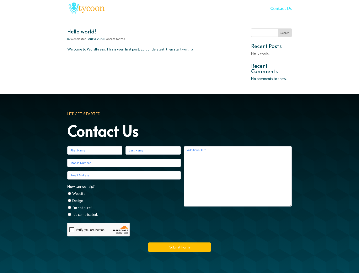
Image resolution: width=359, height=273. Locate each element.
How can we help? (81, 186)
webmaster (78, 39)
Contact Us (281, 9)
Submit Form (179, 247)
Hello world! (81, 31)
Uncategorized (115, 39)
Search (284, 32)
